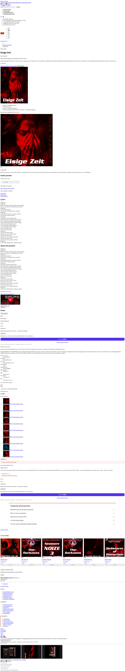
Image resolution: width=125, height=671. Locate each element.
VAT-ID (1, 662)
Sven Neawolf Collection (8, 12)
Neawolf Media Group (8, 592)
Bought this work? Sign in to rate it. (9, 475)
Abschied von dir (4, 559)
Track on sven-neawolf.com (7, 294)
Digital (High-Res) (7, 45)
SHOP (29, 2)
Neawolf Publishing (7, 595)
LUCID (1, 667)
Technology (3, 631)
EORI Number (3, 664)
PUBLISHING (7, 2)
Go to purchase (4, 66)
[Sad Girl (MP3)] (31, 652)
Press (2, 633)
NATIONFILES (25, 2)
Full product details (9, 188)
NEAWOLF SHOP (6, 5)
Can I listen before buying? (17, 520)
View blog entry (4, 529)
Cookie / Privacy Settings (6, 659)
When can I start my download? (18, 513)
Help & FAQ (6, 607)
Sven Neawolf (14, 659)
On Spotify (3, 193)
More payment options (62, 342)
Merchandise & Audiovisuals (9, 14)
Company (3, 635)
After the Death (24, 559)
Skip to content (4, 1)
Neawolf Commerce (8, 593)
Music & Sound (6, 11)
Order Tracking (6, 612)
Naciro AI (5, 584)
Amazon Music (4, 196)
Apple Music (3, 195)
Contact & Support (7, 604)
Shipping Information (8, 609)
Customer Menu (4, 586)
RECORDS (13, 2)
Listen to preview (12, 66)
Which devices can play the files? (18, 517)
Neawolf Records (7, 596)
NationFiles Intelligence (8, 599)
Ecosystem (3, 630)
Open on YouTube (5, 305)
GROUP (2, 2)
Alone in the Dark (67, 559)
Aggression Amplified (46, 559)
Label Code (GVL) (3, 668)
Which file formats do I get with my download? (21, 509)
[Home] (3, 43)
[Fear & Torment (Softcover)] (52, 652)
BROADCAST (19, 2)
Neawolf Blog (6, 613)
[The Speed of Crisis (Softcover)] (11, 652)
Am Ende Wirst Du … (88, 559)
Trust (2, 634)
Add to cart (3, 307)
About (2, 628)
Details (2, 563)
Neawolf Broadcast (7, 597)
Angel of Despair (108, 559)
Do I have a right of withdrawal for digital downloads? (23, 524)
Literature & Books (7, 9)
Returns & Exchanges (8, 610)
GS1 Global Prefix (3, 665)
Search (2, 7)
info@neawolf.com (7, 606)
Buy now (3, 188)
